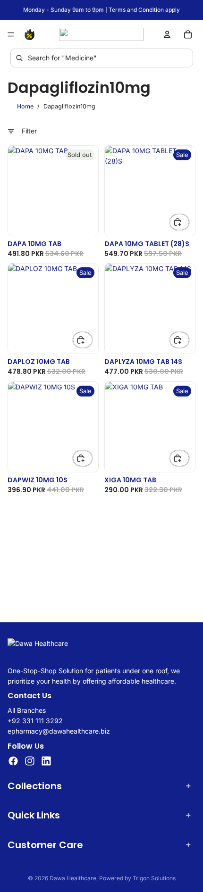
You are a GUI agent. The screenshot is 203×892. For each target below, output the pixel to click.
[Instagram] (29, 761)
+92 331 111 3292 (35, 721)
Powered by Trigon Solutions (137, 878)
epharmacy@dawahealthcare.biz (59, 731)
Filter (29, 131)
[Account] (167, 34)
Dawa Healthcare (73, 878)
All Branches (27, 710)
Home (25, 106)
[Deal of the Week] (31, 34)
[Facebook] (13, 761)
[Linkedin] (46, 761)
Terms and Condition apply (144, 9)
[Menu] (11, 34)
